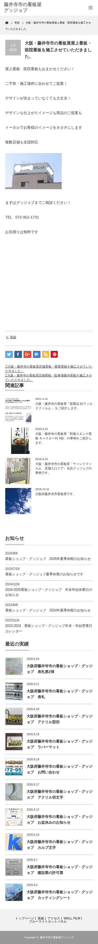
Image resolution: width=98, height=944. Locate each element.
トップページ (24, 918)
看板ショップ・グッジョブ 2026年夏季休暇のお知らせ (48, 559)
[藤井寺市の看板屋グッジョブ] (23, 7)
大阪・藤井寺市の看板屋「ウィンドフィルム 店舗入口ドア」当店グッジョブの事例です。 (63, 468)
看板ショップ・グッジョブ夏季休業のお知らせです (44, 574)
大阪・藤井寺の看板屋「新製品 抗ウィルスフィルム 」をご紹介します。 (64, 406)
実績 (13, 337)
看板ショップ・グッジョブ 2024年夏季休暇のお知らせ (48, 610)
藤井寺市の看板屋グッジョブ (57, 937)
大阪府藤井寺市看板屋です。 (55, 494)
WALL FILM (72, 918)
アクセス (54, 918)
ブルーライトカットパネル (48, 921)
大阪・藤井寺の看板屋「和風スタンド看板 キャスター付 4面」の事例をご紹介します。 (63, 438)
